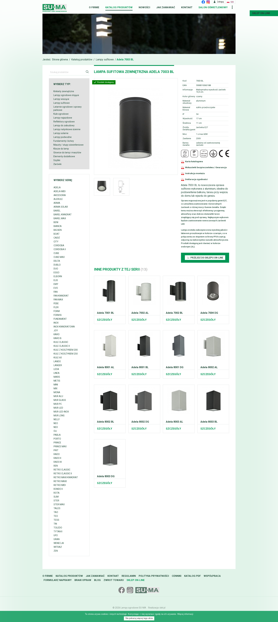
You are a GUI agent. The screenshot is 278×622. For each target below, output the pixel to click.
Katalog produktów (119, 7)
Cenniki (176, 575)
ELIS (56, 280)
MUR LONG (59, 415)
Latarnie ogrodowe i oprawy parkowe (67, 108)
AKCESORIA (60, 195)
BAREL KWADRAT (63, 214)
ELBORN (58, 276)
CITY (56, 241)
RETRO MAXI (60, 481)
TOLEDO (58, 527)
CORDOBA (59, 245)
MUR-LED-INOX (61, 411)
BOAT (57, 234)
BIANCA (58, 226)
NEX (56, 427)
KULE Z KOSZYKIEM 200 (66, 350)
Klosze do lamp (61, 148)
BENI (56, 222)
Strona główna (60, 59)
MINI (56, 384)
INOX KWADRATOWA (64, 326)
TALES (57, 508)
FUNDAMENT (60, 319)
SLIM (56, 496)
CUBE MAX (59, 257)
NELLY (57, 419)
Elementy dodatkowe (64, 156)
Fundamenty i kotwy (63, 141)
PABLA (57, 435)
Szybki (56, 160)
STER (56, 500)
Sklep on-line (136, 580)
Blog (97, 580)
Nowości (144, 7)
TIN (55, 523)
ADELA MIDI (59, 191)
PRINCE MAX (60, 446)
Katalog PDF (192, 575)
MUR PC (58, 404)
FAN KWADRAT (61, 295)
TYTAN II (58, 531)
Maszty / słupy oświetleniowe (68, 145)
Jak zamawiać (165, 7)
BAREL (57, 210)
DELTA (57, 261)
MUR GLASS (60, 400)
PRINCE (57, 442)
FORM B (58, 315)
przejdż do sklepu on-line (206, 257)
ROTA (57, 493)
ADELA (57, 187)
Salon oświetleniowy (213, 7)
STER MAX (59, 504)
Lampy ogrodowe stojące (66, 95)
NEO (56, 423)
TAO (56, 512)
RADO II (57, 458)
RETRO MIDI (60, 485)
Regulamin (129, 575)
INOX (56, 322)
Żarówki (57, 164)
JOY (56, 330)
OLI (55, 431)
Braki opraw (82, 580)
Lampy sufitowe (105, 59)
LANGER (58, 365)
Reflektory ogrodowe (64, 121)
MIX (55, 388)
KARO (57, 334)
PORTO (57, 438)
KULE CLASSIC (61, 342)
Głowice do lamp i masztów (67, 152)
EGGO (56, 272)
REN (56, 465)
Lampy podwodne (62, 137)
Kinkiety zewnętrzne (63, 91)
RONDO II (58, 489)
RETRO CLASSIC (62, 469)
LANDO (57, 361)
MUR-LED (58, 408)
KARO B (57, 338)
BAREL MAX (60, 218)
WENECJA (59, 543)
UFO (56, 535)
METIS (57, 380)
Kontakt (186, 7)
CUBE (56, 253)
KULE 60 (58, 357)
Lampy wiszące (61, 99)
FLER (56, 307)
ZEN (56, 551)
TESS (56, 520)
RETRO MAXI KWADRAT (66, 477)
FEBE (56, 303)
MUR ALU (58, 396)
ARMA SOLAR (61, 207)
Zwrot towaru (114, 580)
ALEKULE (58, 199)
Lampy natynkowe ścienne (66, 129)
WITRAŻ (58, 547)
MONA (57, 392)
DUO (56, 268)
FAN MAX (58, 299)
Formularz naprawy (58, 580)
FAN (56, 292)
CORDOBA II (60, 249)
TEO (56, 516)
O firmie (94, 7)
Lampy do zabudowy (63, 125)
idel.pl (162, 607)
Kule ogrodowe (61, 114)
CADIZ (57, 237)
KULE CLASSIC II (62, 346)
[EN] (232, 1)
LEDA (56, 369)
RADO (57, 454)
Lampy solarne (60, 133)
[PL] (228, 1)
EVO (56, 288)
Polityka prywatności (154, 575)
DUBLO (57, 264)
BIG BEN (58, 230)
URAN (57, 539)
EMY (56, 284)
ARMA (57, 203)
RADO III (58, 462)
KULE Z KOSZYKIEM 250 (66, 353)
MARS (57, 377)
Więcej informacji (185, 614)
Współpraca (212, 575)
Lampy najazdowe (62, 117)
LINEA (57, 373)
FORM (57, 311)
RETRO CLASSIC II (63, 473)
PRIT (56, 450)
